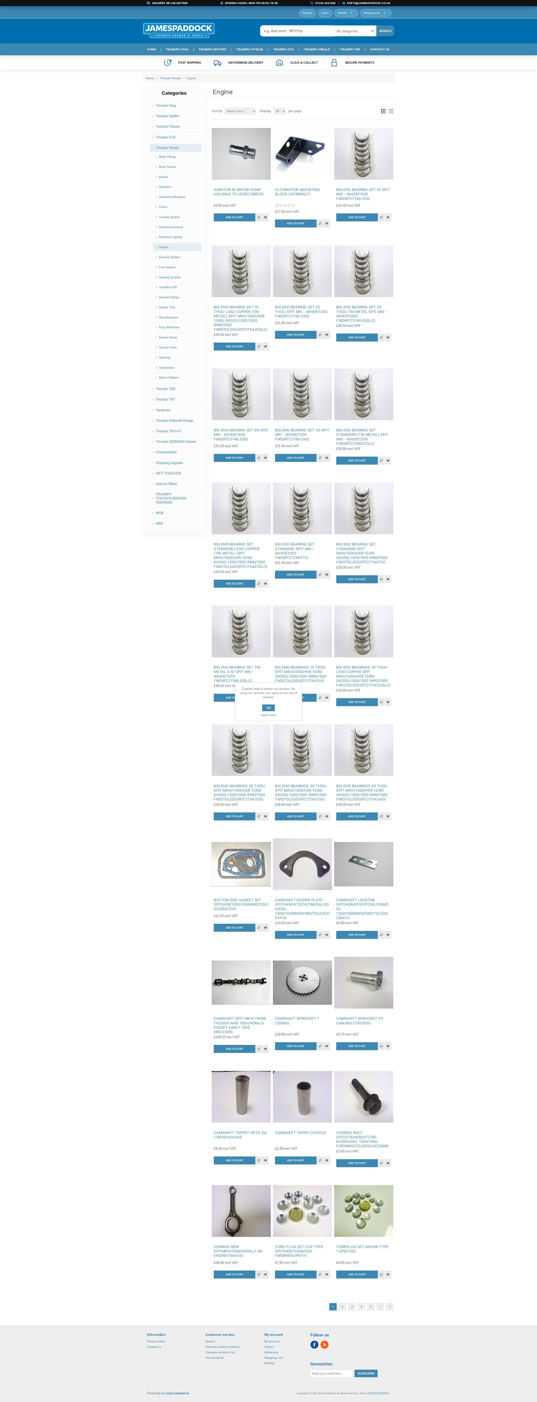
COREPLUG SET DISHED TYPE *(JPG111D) (362, 1249)
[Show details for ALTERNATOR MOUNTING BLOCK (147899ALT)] (302, 153)
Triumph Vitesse (168, 126)
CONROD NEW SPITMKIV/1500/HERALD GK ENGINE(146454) (238, 1251)
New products (215, 1357)
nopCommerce (177, 1393)
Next (380, 1306)
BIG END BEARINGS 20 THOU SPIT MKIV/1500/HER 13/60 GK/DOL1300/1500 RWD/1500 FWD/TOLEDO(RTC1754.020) (239, 793)
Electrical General (170, 227)
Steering (164, 357)
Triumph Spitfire (167, 116)
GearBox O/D (168, 287)
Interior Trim (167, 307)
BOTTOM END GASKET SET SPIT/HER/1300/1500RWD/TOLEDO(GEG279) (241, 904)
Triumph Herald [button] (317, 49)
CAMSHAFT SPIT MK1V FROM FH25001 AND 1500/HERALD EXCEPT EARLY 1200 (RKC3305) (240, 1025)
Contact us (154, 1346)
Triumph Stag (166, 105)
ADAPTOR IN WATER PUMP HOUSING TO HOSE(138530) (239, 192)
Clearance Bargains (172, 196)
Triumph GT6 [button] (283, 49)
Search (385, 31)
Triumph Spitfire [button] (212, 49)
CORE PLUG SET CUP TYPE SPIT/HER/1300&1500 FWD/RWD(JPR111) (299, 1251)
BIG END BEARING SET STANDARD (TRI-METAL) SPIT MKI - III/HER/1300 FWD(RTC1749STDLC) (362, 437)
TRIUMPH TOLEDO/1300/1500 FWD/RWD (171, 498)
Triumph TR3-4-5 (168, 431)
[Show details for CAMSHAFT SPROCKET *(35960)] (302, 982)
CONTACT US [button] (380, 49)
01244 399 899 (325, 3)
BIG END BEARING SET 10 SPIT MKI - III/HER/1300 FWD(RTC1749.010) (363, 194)
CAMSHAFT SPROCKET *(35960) (297, 1020)
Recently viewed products (223, 1346)
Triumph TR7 (165, 399)
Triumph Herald (167, 148)
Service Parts (168, 347)
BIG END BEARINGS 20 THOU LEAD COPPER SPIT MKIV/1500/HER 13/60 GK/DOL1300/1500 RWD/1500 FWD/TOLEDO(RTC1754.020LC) (363, 676)
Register (307, 13)
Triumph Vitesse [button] (249, 49)
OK (268, 708)
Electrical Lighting (170, 237)
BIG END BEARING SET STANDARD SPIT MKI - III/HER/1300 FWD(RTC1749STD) (294, 551)
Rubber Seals (168, 337)
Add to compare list (258, 217)
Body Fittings (167, 156)
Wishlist (269, 1363)
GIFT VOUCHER (168, 473)
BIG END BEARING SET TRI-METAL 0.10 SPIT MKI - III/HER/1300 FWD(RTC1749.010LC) (238, 674)
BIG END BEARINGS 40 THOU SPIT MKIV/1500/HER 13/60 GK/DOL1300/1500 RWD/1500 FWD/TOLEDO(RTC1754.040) (362, 793)
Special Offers (166, 484)
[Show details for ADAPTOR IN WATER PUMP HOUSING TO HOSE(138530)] (241, 153)
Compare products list (220, 1352)
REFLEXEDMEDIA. (379, 1393)
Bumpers (165, 186)
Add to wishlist (265, 217)
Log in (325, 13)
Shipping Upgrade (169, 463)
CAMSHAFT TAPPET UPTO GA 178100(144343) (240, 1135)
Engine (163, 247)
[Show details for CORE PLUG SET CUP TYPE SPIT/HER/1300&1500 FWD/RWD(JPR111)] (302, 1210)
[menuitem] (153, 49)
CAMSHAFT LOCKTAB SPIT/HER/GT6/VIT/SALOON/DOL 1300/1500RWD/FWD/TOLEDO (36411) (362, 909)
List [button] (390, 111)
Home (150, 78)
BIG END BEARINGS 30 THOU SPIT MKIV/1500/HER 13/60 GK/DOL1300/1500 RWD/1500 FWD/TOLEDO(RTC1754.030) (300, 793)
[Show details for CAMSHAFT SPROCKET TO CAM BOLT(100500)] (363, 982)
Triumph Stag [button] (177, 49)
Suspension (167, 367)
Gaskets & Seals (170, 277)
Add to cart (234, 217)
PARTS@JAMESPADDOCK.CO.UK (368, 3)
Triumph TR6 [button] (350, 49)
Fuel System (167, 267)
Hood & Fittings (169, 297)
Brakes (163, 177)
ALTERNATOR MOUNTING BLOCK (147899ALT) (297, 192)
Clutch (163, 207)
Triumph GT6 (165, 137)
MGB (159, 513)
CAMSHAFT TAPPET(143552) (300, 1133)
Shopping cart (273, 1357)
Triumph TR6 (165, 389)
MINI (159, 523)
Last (389, 1306)
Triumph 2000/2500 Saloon (176, 441)
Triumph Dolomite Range (174, 420)
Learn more (268, 715)
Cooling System (169, 217)
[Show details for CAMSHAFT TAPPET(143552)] (302, 1096)
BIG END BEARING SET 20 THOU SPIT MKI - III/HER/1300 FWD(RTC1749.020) (301, 311)
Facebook (314, 1345)
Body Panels (167, 166)
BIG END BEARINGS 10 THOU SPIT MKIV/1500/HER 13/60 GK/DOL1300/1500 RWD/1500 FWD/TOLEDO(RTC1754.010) (300, 674)
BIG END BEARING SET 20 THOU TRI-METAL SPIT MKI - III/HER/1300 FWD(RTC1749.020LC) (361, 314)
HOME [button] (151, 49)
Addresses (271, 1352)
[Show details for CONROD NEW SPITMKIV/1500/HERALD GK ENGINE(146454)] (241, 1210)
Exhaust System (169, 257)
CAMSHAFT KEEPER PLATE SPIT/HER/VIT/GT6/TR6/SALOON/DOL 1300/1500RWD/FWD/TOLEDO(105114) (302, 909)
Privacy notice (156, 1341)
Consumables (166, 452)
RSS (324, 1345)
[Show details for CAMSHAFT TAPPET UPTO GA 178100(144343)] (241, 1096)
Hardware (163, 410)
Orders (269, 1346)
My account (272, 1341)
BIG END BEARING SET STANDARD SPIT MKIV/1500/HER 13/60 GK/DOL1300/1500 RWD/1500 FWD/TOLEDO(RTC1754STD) (362, 553)
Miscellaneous (168, 317)
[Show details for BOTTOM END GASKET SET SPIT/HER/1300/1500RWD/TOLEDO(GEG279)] (241, 864)
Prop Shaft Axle (169, 327)
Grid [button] (383, 111)
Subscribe (366, 1373)
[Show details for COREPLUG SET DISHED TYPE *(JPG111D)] (363, 1210)
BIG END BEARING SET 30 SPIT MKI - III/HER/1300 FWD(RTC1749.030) (241, 434)
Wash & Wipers (169, 377)
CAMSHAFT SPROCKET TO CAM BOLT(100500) (359, 1020)
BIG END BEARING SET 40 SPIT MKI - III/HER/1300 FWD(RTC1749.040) (302, 434)
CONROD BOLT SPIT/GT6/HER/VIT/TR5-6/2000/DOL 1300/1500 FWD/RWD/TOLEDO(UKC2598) (362, 1139)
